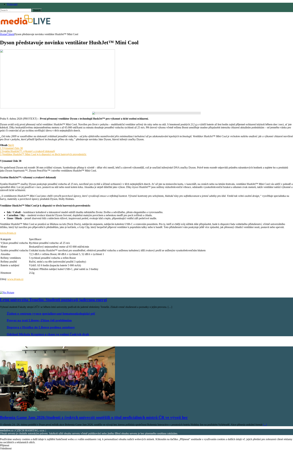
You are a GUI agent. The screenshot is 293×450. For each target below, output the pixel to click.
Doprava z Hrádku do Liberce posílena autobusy (41, 327)
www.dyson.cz (8, 232)
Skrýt (11, 145)
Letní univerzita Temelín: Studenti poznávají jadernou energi (53, 300)
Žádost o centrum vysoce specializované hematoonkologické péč (51, 313)
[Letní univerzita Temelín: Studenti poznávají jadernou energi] (7, 292)
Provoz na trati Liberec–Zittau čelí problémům (39, 320)
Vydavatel (12, 4)
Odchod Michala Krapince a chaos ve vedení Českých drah (48, 334)
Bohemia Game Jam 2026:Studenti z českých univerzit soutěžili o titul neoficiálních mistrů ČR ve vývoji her (94, 417)
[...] (265, 424)
